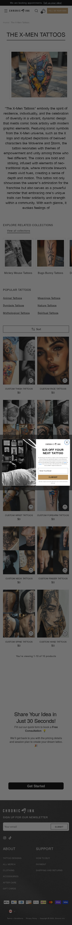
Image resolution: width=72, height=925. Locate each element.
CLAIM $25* (53, 477)
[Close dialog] (66, 442)
